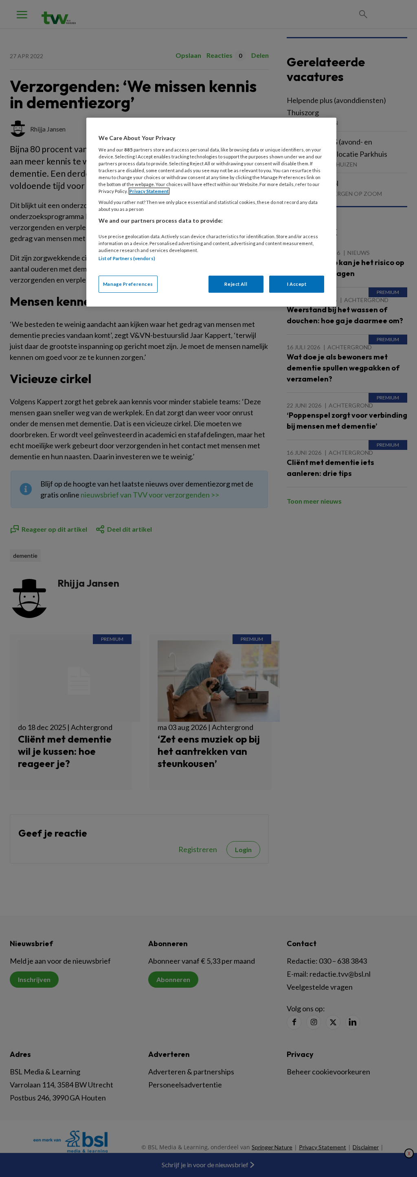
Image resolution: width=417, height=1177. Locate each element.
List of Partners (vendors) (127, 258)
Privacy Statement (149, 191)
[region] (211, 212)
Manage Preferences (128, 284)
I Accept (297, 284)
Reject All (235, 284)
